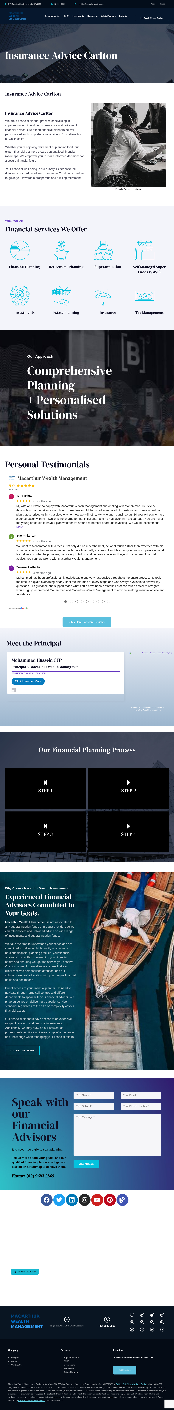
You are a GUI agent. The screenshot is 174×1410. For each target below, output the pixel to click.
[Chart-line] (162, 1322)
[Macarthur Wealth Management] (19, 16)
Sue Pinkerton (26, 535)
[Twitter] (59, 1200)
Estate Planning (66, 312)
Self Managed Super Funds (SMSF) (149, 269)
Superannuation (107, 266)
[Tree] (162, 1329)
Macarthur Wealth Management (25, 922)
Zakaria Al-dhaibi (28, 567)
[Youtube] (97, 1200)
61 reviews (14, 489)
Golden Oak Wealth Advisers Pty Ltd (131, 1384)
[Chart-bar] (142, 1329)
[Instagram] (85, 1200)
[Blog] (122, 1200)
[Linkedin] (72, 1200)
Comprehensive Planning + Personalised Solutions (69, 392)
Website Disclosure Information (31, 1400)
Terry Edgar (24, 495)
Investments (25, 312)
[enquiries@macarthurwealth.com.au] (67, 1319)
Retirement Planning (66, 266)
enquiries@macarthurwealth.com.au (91, 4)
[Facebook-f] (132, 1315)
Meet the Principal (34, 643)
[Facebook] (47, 1200)
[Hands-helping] (152, 1329)
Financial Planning (24, 266)
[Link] (132, 1329)
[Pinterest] (110, 1200)
